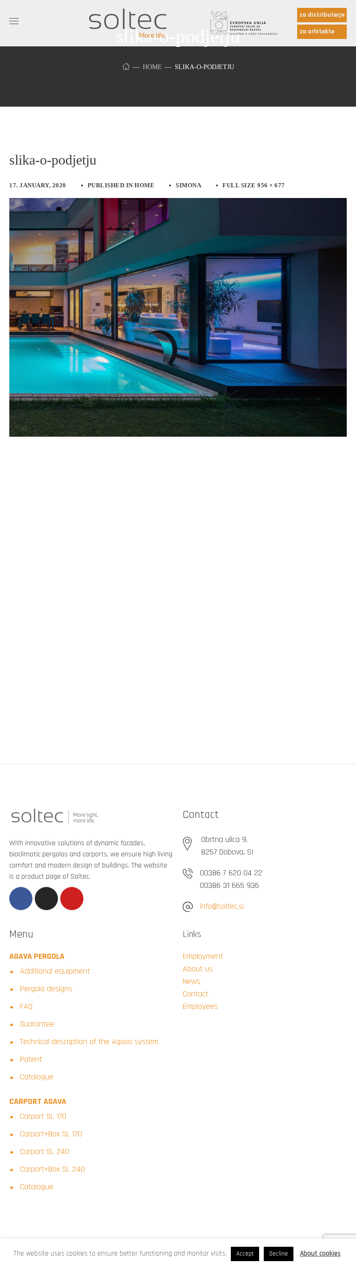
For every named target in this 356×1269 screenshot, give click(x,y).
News (191, 981)
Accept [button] (245, 1253)
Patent (31, 1059)
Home (152, 67)
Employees (200, 1006)
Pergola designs (46, 988)
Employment (203, 956)
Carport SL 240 (44, 1151)
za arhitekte (316, 31)
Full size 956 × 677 (253, 185)
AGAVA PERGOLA (36, 956)
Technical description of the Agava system (89, 1041)
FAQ (26, 1006)
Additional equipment (55, 971)
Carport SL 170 (43, 1116)
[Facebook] (20, 898)
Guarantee (37, 1024)
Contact (195, 993)
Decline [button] (278, 1253)
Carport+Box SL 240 (52, 1169)
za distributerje (321, 15)
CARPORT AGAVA (37, 1101)
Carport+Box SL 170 (51, 1134)
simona (188, 185)
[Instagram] (46, 898)
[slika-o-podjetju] (178, 205)
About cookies (320, 1253)
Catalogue (36, 1076)
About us (198, 968)
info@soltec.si (222, 906)
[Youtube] (71, 898)
